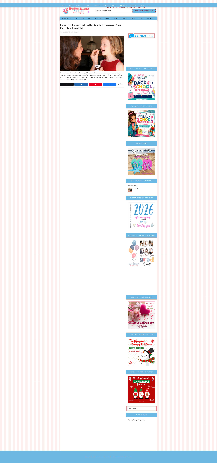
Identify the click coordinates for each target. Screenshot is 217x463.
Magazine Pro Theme (102, 457)
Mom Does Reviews (76, 10)
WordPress (125, 457)
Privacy (135, 420)
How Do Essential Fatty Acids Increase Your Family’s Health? (90, 26)
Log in (130, 457)
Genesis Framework (115, 457)
